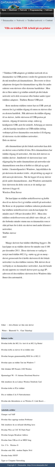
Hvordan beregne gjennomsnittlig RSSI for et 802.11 (21, 356)
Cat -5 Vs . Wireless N (10, 445)
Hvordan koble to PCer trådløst (13, 388)
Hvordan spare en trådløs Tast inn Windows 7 (18, 362)
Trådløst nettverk (35, 20)
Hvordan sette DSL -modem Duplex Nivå (17, 450)
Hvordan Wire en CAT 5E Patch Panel (16, 430)
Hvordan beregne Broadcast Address (15, 435)
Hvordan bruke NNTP (9, 455)
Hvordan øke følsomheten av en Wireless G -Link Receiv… (23, 401)
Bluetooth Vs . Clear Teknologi (21, 330)
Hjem (4, 10)
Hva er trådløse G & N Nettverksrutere (16, 394)
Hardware (13, 10)
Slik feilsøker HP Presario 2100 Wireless (16, 369)
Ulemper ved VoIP (8, 414)
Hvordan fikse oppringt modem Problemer (17, 419)
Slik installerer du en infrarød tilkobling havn (18, 424)
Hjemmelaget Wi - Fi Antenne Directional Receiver (20, 375)
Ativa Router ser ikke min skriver (21, 325)
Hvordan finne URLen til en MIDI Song (16, 440)
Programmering (36, 10)
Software (48, 10)
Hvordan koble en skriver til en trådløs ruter (18, 349)
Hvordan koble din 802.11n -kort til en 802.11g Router (22, 343)
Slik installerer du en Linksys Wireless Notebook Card (21, 382)
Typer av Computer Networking (13, 460)
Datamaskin (8, 20)
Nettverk (23, 10)
